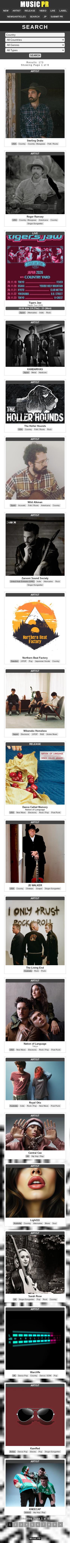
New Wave (21, 812)
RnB (42, 734)
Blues (47, 1223)
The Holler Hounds (35, 426)
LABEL (63, 10)
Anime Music (51, 734)
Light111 (35, 1220)
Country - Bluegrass (36, 144)
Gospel (39, 889)
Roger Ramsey (35, 216)
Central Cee (35, 1152)
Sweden (14, 661)
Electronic (25, 734)
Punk (43, 971)
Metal (34, 372)
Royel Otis (35, 1102)
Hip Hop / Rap (38, 1156)
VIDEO (42, 10)
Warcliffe (35, 1372)
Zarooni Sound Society (35, 578)
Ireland (28, 1512)
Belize (12, 1452)
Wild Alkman (35, 502)
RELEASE (30, 10)
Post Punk (55, 812)
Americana (43, 220)
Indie (41, 313)
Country (22, 144)
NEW (5, 10)
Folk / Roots (53, 144)
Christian (29, 889)
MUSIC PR (35, 1538)
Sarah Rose (35, 1296)
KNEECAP (35, 1509)
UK (27, 1156)
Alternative (32, 313)
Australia (28, 971)
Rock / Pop (44, 812)
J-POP (23, 661)
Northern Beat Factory (35, 657)
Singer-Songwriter (35, 224)
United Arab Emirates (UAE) (22, 581)
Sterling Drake (35, 140)
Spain (13, 505)
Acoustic (22, 505)
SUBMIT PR (57, 16)
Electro (33, 1452)
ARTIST (17, 10)
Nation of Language (35, 809)
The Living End (35, 967)
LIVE (52, 10)
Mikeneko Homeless (35, 730)
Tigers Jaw (35, 302)
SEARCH (35, 16)
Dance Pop (23, 1376)
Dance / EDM (45, 1376)
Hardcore (43, 372)
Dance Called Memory (35, 807)
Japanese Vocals (42, 661)
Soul (54, 1223)
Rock (48, 313)
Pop (30, 661)
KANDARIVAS (35, 369)
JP (45, 16)
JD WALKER (35, 885)
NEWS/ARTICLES (16, 16)
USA (14, 144)
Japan (22, 313)
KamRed (35, 1448)
